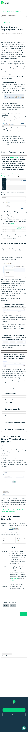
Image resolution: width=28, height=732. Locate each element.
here (16, 253)
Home (3, 11)
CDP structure (14, 157)
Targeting (18, 11)
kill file (11, 580)
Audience (10, 11)
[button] (25, 3)
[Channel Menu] (24, 728)
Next (22, 614)
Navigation (7, 22)
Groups (10, 446)
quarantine (14, 578)
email (22, 458)
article (12, 223)
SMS (2, 460)
